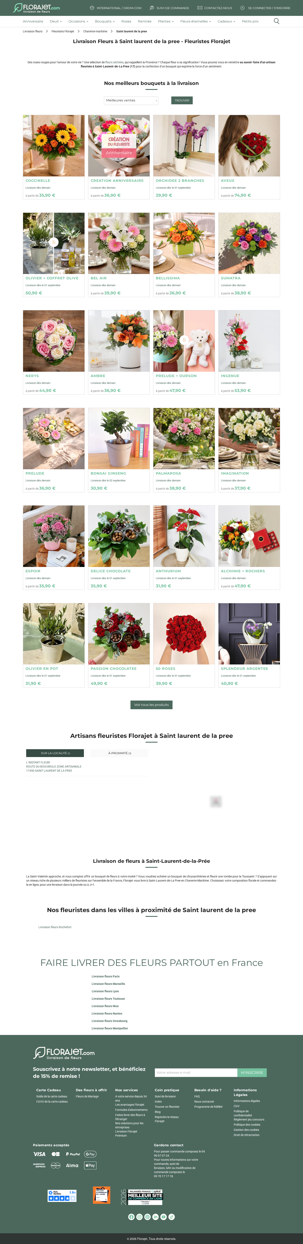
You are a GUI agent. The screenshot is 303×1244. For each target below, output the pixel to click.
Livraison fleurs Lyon (105, 991)
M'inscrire (252, 1072)
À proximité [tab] (119, 753)
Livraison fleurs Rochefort (55, 927)
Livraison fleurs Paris (106, 976)
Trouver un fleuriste (167, 1106)
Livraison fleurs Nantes (107, 1013)
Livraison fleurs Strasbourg (109, 1021)
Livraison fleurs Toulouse (108, 998)
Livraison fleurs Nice (105, 1006)
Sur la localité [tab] (55, 753)
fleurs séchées (114, 62)
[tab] (35, 22)
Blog (158, 1111)
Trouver (182, 100)
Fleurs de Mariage (87, 1096)
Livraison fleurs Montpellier (110, 1028)
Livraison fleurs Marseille (108, 983)
